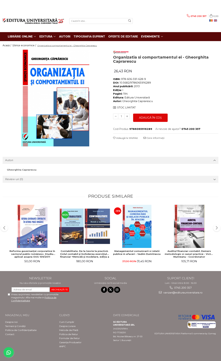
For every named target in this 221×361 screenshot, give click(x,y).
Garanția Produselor (70, 342)
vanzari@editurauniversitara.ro (183, 292)
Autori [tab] (9, 160)
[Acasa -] (33, 21)
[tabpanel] (55, 98)
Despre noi (11, 322)
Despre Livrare (67, 326)
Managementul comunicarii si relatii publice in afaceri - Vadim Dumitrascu (137, 252)
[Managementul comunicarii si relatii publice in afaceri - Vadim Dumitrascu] (136, 226)
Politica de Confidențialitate (21, 330)
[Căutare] (130, 21)
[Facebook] (104, 290)
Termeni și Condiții (15, 326)
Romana (211, 20)
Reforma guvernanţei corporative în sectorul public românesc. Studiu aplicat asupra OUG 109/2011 (32, 254)
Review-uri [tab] (14, 179)
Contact (9, 334)
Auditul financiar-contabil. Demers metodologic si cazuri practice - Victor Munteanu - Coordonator (189, 254)
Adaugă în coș (150, 117)
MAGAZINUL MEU (17, 315)
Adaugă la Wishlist (127, 137)
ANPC (62, 346)
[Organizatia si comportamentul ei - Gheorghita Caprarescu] (55, 98)
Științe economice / (24, 45)
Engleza (216, 20)
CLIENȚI (64, 315)
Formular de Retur (69, 338)
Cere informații (155, 137)
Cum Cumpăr (66, 322)
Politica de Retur (68, 334)
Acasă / (7, 45)
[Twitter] (111, 290)
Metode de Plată (68, 330)
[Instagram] (117, 290)
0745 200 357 (183, 287)
